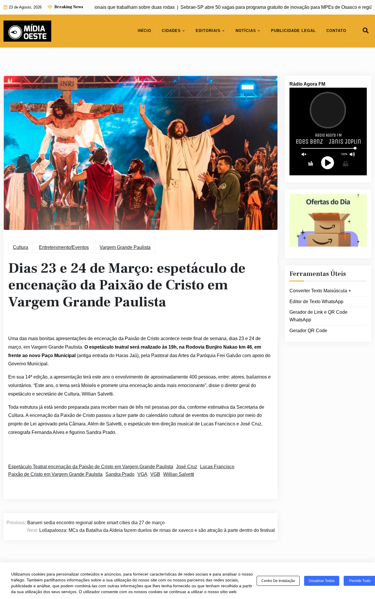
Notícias (246, 30)
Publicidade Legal (293, 30)
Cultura (20, 247)
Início (144, 30)
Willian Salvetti (178, 474)
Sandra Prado (119, 474)
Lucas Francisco (217, 466)
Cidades (171, 30)
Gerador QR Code (308, 330)
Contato (336, 30)
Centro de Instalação (278, 581)
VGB (155, 474)
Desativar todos (322, 581)
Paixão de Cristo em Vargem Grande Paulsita (55, 474)
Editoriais (208, 30)
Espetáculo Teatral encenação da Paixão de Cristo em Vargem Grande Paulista (90, 466)
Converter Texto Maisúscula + (320, 290)
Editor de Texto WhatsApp (316, 301)
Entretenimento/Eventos (64, 247)
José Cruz (186, 466)
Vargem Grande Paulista (125, 247)
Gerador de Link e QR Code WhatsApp (318, 316)
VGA (142, 474)
